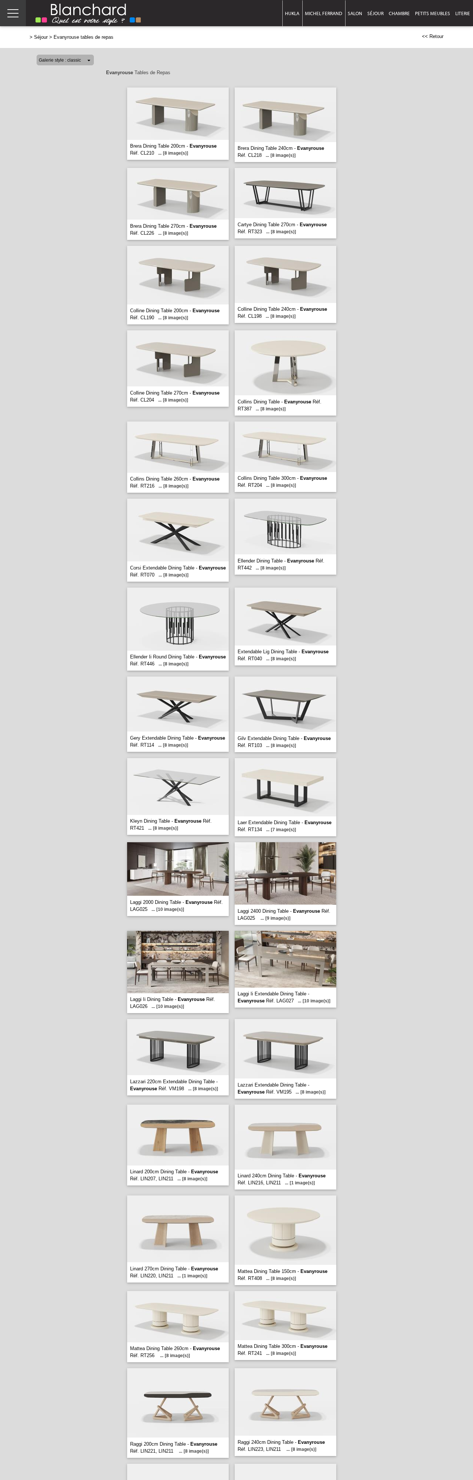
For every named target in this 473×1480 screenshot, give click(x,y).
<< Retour (432, 36)
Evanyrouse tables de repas (83, 37)
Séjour (375, 13)
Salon (355, 13)
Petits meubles (432, 13)
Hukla (292, 13)
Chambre (399, 13)
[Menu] (13, 13)
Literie (462, 13)
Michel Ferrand (323, 13)
